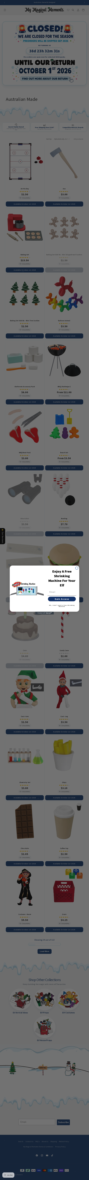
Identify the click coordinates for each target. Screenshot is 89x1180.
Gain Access (62, 598)
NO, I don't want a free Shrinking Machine (62, 606)
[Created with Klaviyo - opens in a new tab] (44, 613)
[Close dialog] (76, 568)
